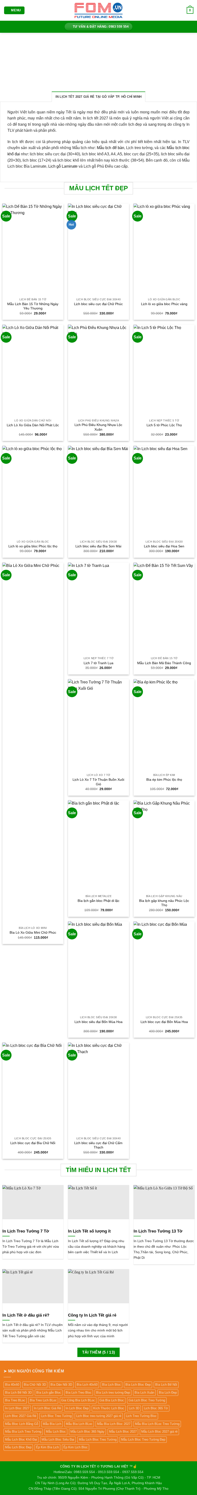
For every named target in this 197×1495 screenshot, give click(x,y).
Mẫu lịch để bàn (110, 148)
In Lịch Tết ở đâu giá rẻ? (25, 1315)
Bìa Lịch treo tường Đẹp (113, 1392)
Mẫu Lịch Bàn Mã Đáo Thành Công (164, 663)
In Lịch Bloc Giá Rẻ (47, 1408)
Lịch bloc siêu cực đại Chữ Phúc (98, 304)
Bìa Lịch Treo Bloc (79, 1392)
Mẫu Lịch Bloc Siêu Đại (58, 1439)
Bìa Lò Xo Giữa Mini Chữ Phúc (33, 932)
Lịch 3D (134, 1408)
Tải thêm (98, 1352)
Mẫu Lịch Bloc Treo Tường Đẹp (143, 1439)
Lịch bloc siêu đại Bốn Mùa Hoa (98, 1022)
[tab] (99, 97)
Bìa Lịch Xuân (144, 1392)
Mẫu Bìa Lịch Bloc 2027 (113, 1424)
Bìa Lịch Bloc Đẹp (138, 1384)
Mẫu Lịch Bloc (56, 1431)
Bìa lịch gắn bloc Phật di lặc (98, 901)
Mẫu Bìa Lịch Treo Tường (23, 1431)
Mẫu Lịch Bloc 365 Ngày (87, 1431)
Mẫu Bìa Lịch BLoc (79, 1424)
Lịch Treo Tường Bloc (141, 1416)
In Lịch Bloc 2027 (17, 1408)
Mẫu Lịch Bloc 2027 (123, 1431)
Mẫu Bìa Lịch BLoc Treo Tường (157, 1424)
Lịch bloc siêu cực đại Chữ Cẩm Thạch (98, 1145)
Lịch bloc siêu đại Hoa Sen (164, 546)
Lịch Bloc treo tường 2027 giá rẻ (98, 1416)
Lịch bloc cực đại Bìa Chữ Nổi (32, 1143)
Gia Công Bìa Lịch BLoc (78, 1400)
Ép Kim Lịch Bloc (75, 1447)
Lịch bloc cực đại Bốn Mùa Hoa (164, 1022)
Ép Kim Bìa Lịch (47, 1447)
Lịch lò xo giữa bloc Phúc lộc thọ (32, 546)
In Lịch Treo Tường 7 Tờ (25, 1231)
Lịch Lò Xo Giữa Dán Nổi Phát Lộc (33, 425)
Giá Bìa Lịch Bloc (111, 1400)
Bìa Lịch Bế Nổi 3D (18, 1392)
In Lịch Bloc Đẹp (77, 1408)
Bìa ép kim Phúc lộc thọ (164, 779)
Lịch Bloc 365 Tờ (156, 1408)
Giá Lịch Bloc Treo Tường (147, 1400)
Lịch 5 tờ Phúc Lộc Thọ (164, 425)
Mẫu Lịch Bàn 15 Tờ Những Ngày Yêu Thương (32, 306)
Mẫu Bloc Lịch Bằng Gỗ (21, 1424)
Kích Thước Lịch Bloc (108, 1408)
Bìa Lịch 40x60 (87, 1384)
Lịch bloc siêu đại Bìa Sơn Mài (98, 546)
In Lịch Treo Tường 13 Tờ (158, 1231)
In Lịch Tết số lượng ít (89, 1231)
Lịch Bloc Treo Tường (56, 1416)
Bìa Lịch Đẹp (168, 1392)
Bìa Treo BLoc (15, 1400)
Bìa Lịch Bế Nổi (166, 1384)
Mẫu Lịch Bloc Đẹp (18, 1447)
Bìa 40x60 (12, 1384)
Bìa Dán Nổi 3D (61, 1384)
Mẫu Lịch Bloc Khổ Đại (21, 1439)
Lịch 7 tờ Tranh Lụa (98, 663)
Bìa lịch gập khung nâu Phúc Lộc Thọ (164, 903)
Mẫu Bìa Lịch (52, 1424)
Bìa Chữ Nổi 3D (35, 1384)
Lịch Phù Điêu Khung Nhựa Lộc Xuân (98, 427)
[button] (14, 10)
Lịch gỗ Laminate (63, 166)
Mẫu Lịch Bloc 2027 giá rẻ (159, 1431)
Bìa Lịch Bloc (111, 1384)
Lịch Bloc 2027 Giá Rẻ (20, 1416)
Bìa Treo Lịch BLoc (43, 1400)
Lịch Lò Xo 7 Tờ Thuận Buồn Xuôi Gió (98, 782)
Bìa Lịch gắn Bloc (48, 1392)
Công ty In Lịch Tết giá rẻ (92, 1315)
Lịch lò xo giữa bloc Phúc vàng (164, 304)
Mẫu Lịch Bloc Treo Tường (98, 1439)
